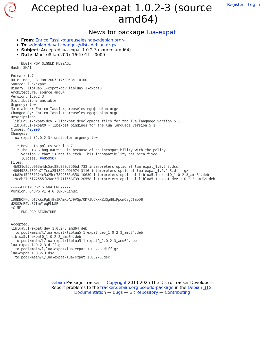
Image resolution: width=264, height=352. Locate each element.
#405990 (47, 158)
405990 (33, 129)
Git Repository (143, 292)
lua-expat (161, 32)
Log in (254, 4)
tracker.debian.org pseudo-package (137, 287)
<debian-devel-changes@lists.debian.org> (72, 45)
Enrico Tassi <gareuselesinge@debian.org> (80, 40)
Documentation (90, 292)
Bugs (118, 292)
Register (235, 4)
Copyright (117, 282)
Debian (58, 282)
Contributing (177, 292)
